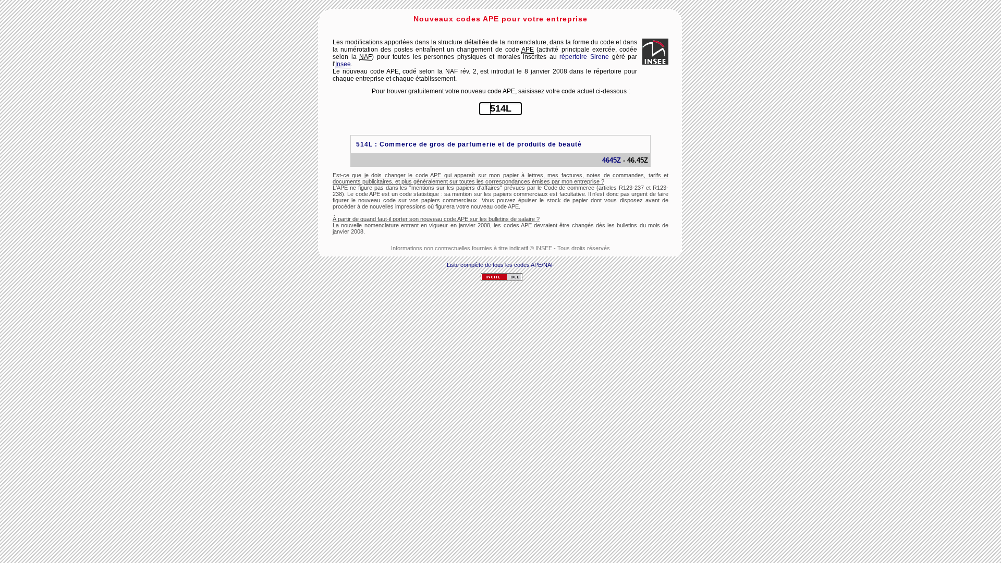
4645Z (611, 160)
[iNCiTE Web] (501, 279)
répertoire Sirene (584, 56)
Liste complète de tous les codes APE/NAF (501, 265)
